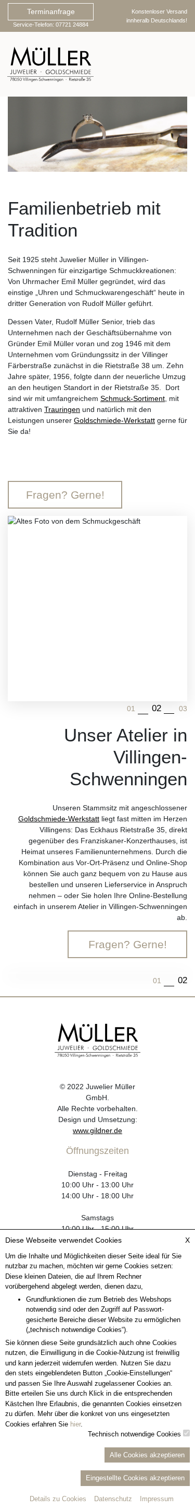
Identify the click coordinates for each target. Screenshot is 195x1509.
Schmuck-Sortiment (132, 398)
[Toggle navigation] (178, 64)
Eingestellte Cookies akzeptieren (135, 1478)
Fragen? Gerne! (65, 495)
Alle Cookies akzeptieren (147, 1455)
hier (75, 1424)
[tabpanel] (97, 134)
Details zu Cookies (58, 1499)
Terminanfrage (51, 11)
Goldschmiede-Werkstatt (114, 420)
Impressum (157, 1499)
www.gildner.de (97, 1130)
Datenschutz (113, 1499)
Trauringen (62, 409)
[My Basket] (148, 64)
